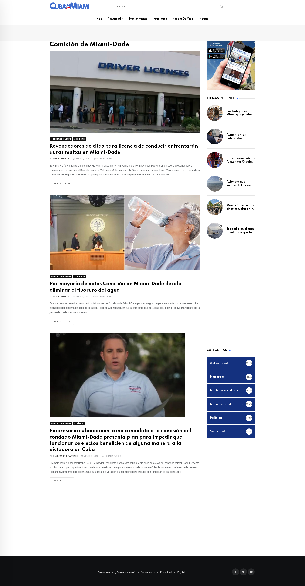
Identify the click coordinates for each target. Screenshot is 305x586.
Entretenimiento (137, 19)
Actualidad (114, 19)
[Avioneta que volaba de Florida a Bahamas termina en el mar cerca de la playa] (215, 185)
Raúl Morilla (62, 159)
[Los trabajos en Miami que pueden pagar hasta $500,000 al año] (215, 114)
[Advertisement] (230, 294)
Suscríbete (104, 574)
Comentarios (103, 159)
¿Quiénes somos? (125, 574)
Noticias (205, 19)
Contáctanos (148, 574)
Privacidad (166, 574)
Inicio (99, 19)
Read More (60, 184)
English (181, 574)
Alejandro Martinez (66, 454)
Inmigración (160, 19)
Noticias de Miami (183, 19)
